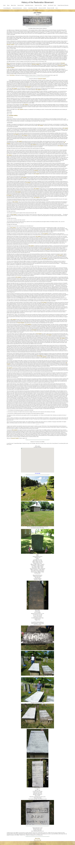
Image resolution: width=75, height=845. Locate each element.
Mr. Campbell (14, 88)
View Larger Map (37, 473)
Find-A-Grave (12, 75)
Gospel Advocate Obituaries (63, 5)
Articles (44, 5)
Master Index (13, 5)
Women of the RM (50, 8)
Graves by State (20, 5)
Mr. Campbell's (28, 86)
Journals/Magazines (7, 8)
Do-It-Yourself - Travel (52, 5)
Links (57, 8)
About (8, 5)
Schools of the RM (42, 8)
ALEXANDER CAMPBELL (13, 115)
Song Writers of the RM (32, 8)
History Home (37, 838)
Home (4, 5)
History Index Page (37, 840)
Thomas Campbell (21, 322)
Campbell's (36, 170)
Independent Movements (17, 8)
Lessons (25, 8)
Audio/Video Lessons (29, 5)
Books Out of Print (38, 5)
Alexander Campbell (10, 44)
